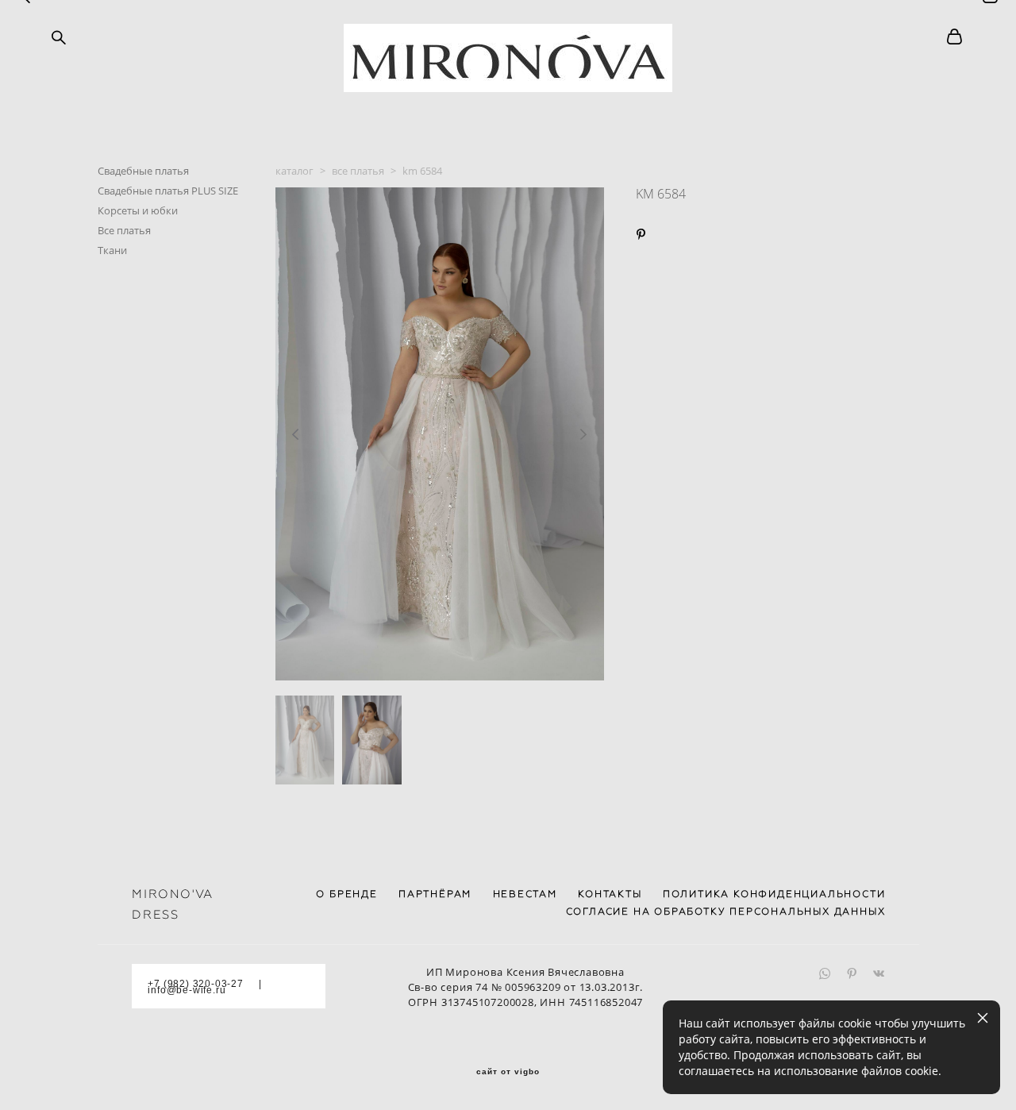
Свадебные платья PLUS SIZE (168, 190)
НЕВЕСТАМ (525, 894)
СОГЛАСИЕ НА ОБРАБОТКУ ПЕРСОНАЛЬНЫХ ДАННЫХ (726, 911)
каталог (294, 171)
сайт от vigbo (508, 1072)
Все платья (124, 230)
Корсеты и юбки (138, 210)
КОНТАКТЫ (609, 894)
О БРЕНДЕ (346, 894)
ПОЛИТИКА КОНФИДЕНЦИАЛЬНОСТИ (774, 894)
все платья (358, 171)
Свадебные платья (143, 171)
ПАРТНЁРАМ (434, 894)
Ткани (112, 250)
